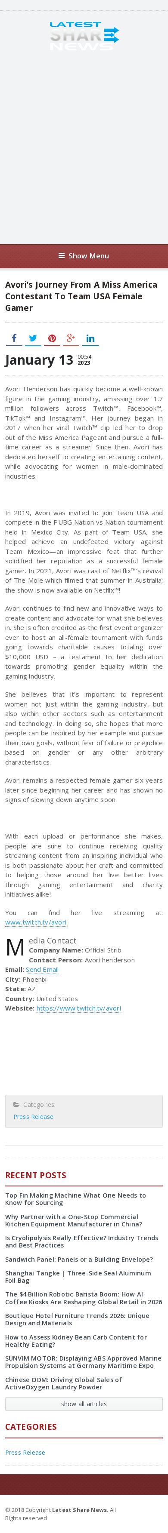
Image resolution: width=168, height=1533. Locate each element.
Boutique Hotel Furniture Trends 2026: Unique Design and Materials (77, 1319)
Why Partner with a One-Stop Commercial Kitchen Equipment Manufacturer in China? (74, 1220)
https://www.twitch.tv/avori (79, 1008)
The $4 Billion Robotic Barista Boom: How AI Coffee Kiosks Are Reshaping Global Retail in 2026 (83, 1298)
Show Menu (88, 256)
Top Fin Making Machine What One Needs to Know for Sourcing (75, 1199)
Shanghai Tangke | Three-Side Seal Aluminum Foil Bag (78, 1276)
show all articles (84, 1404)
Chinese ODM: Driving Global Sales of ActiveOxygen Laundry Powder (63, 1383)
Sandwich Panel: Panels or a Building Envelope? (79, 1259)
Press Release (33, 1116)
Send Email (42, 969)
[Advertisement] (84, 147)
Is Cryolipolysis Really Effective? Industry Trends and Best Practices (82, 1241)
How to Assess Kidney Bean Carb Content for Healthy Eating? (76, 1341)
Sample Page (141, 1509)
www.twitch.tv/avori (35, 922)
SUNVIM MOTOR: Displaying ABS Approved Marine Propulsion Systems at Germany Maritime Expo (83, 1362)
